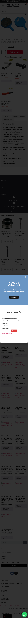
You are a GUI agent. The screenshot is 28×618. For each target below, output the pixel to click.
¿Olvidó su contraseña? (7, 333)
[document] (14, 309)
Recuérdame (6, 328)
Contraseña (5, 323)
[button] (25, 276)
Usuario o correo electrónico (9, 318)
